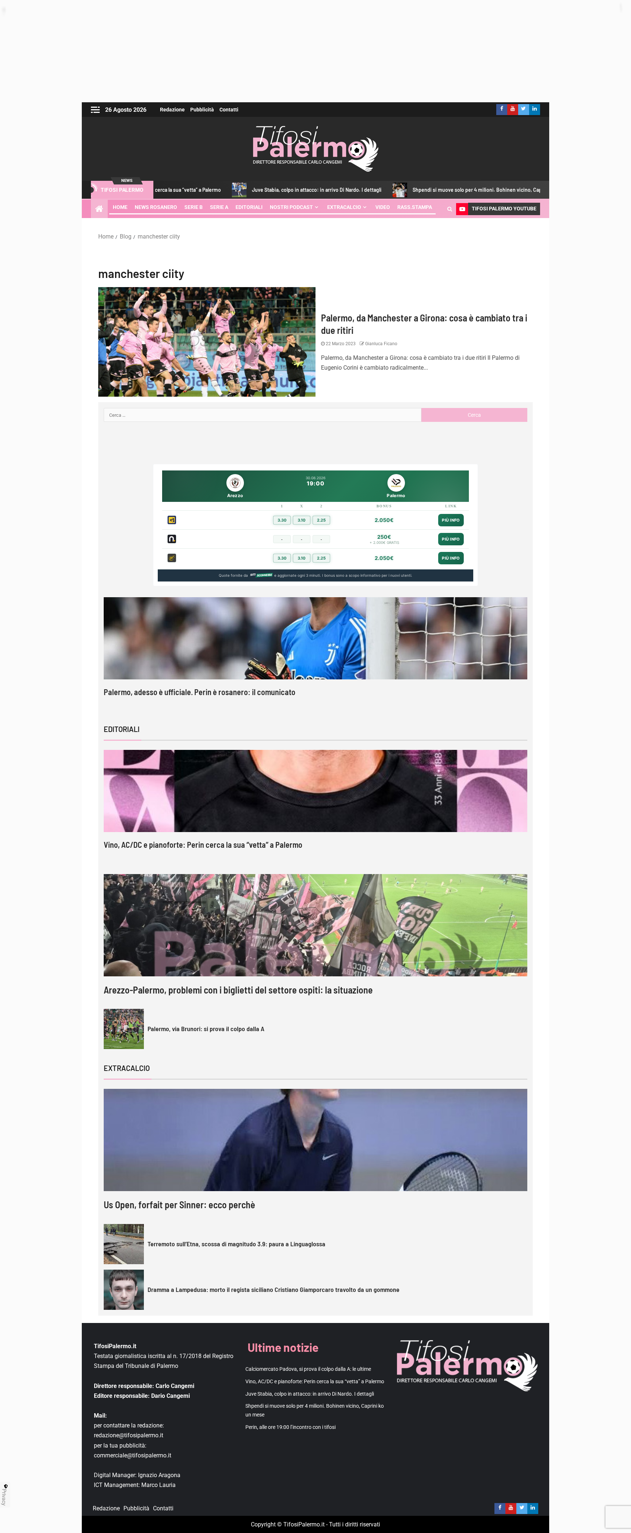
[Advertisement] (315, 51)
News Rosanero (156, 207)
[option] (315, 653)
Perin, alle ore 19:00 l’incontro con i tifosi (290, 1427)
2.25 (321, 520)
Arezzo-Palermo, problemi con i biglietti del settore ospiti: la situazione (238, 989)
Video (382, 207)
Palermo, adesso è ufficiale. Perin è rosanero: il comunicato (199, 692)
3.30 (282, 520)
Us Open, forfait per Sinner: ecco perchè (179, 1204)
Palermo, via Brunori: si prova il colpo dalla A (206, 1029)
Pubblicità (202, 110)
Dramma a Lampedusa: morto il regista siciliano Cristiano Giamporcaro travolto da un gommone (273, 1289)
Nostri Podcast (291, 207)
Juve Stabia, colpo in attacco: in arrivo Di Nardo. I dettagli (250, 190)
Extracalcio (344, 207)
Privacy (4, 1497)
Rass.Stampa (414, 207)
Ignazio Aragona (159, 1475)
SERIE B (193, 207)
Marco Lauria (158, 1484)
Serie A (219, 207)
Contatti (228, 110)
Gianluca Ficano (380, 343)
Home (120, 207)
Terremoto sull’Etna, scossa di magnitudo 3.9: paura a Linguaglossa (236, 1244)
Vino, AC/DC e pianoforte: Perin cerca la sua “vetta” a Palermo (203, 844)
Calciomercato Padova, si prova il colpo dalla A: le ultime (308, 1369)
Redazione (172, 110)
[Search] (449, 209)
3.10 (302, 520)
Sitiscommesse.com (261, 575)
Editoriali (249, 207)
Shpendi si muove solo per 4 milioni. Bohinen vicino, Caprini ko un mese (428, 190)
